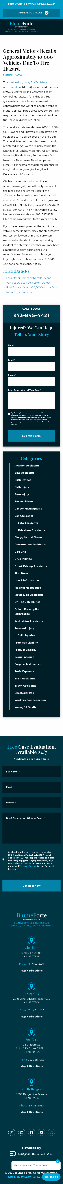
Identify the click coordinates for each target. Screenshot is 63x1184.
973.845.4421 (36, 964)
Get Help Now (31, 885)
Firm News (21, 573)
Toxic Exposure (24, 671)
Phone (12, 375)
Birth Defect (23, 480)
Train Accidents (25, 678)
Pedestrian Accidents (29, 621)
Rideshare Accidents (31, 530)
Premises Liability (26, 642)
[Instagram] (51, 1132)
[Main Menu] (57, 28)
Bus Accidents (24, 501)
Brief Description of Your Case (24, 390)
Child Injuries (26, 635)
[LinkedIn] (21, 1132)
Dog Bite (20, 551)
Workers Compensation (30, 700)
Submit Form (31, 435)
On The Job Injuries (27, 602)
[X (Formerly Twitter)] (11, 1132)
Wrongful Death (25, 707)
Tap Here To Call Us (29, 12)
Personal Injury (24, 628)
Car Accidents (24, 515)
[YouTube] (41, 1132)
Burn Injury (22, 494)
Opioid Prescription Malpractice (27, 611)
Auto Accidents (28, 523)
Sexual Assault (24, 657)
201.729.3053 (36, 1010)
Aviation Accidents (27, 465)
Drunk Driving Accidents (31, 566)
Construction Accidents (30, 544)
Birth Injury (22, 487)
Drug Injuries (23, 558)
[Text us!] (51, 1177)
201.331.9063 (36, 1105)
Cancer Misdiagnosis (28, 508)
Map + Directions (31, 970)
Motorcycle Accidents (29, 594)
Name (11, 345)
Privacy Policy (35, 419)
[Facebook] (31, 1132)
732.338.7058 (36, 1059)
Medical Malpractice (28, 587)
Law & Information (27, 580)
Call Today (31, 312)
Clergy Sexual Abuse (28, 537)
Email (11, 360)
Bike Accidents (24, 472)
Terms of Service (30, 422)
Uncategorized (24, 693)
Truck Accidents (25, 685)
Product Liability (25, 649)
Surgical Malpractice (28, 664)
